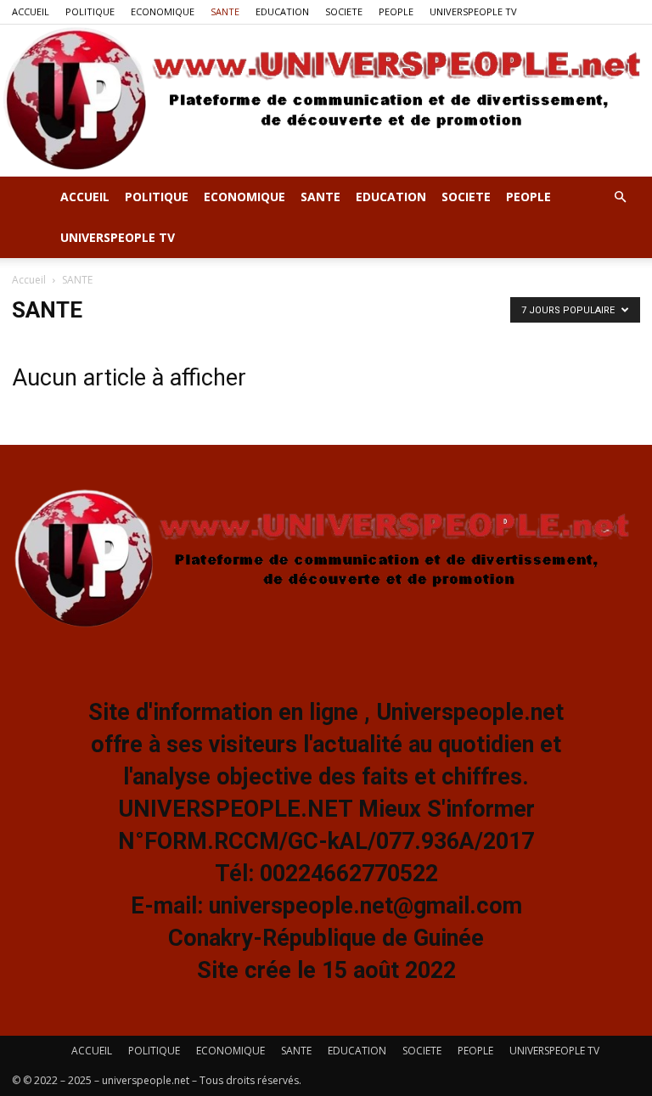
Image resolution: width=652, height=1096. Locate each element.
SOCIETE (344, 11)
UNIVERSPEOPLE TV (473, 11)
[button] (619, 197)
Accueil (29, 280)
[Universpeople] (326, 101)
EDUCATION (282, 11)
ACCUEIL (30, 11)
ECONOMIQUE (162, 11)
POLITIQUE (90, 11)
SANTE (225, 11)
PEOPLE (396, 11)
